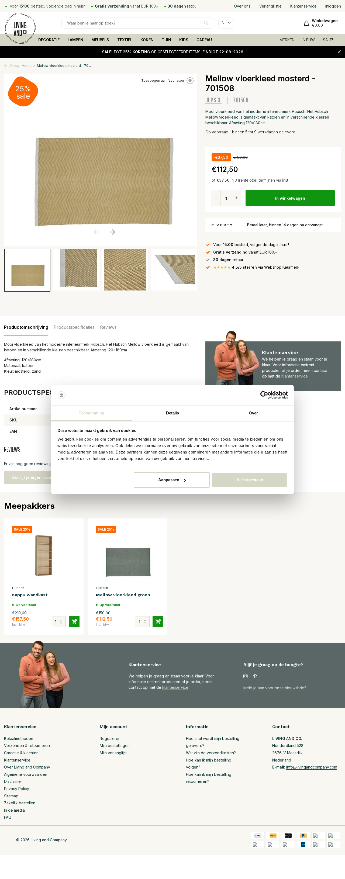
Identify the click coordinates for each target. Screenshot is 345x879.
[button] (112, 232)
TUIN (166, 39)
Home (27, 66)
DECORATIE (49, 39)
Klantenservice (303, 6)
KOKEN (147, 39)
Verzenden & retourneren (27, 745)
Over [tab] (253, 413)
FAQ (7, 817)
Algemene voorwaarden (25, 774)
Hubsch (213, 100)
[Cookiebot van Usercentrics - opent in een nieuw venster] (264, 395)
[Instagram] (245, 676)
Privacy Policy (16, 788)
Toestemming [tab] (91, 413)
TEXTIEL (124, 39)
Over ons (242, 6)
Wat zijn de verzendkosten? (211, 752)
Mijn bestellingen (115, 745)
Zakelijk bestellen (19, 803)
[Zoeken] (206, 23)
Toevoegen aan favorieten (162, 80)
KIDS (183, 39)
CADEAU (204, 39)
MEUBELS (100, 39)
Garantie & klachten (21, 752)
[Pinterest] (255, 676)
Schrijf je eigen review (34, 477)
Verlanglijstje (270, 6)
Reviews (108, 327)
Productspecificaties (74, 327)
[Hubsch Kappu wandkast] (43, 554)
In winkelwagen (290, 198)
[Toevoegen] (74, 621)
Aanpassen (168, 479)
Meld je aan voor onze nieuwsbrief (274, 688)
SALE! (328, 39)
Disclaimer (13, 781)
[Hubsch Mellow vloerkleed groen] (127, 554)
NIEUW (309, 39)
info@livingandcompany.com (311, 767)
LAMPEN (75, 39)
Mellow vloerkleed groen (123, 594)
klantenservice (175, 687)
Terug (14, 66)
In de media (14, 810)
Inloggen (333, 6)
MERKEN (287, 39)
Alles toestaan (249, 479)
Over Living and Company (27, 767)
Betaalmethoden (18, 738)
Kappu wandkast (30, 594)
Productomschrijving (26, 327)
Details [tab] (172, 413)
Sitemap (11, 796)
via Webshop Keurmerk (256, 267)
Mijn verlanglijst (113, 752)
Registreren (110, 738)
